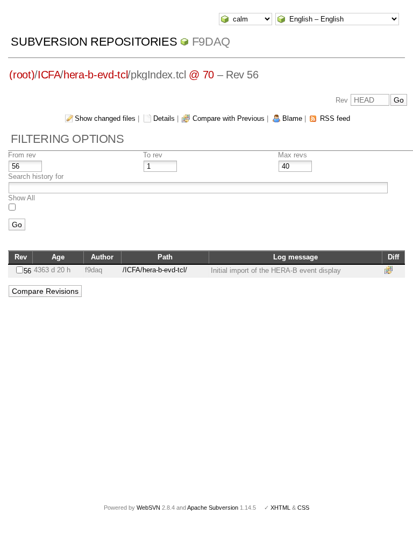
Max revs (292, 155)
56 (27, 271)
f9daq (211, 41)
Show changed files (105, 118)
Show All (21, 198)
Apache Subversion (212, 507)
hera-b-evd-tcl (95, 75)
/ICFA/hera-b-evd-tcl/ (155, 270)
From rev (22, 155)
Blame (292, 118)
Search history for (35, 176)
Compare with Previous (229, 118)
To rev (152, 155)
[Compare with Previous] (390, 270)
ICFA (49, 75)
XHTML (280, 507)
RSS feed (335, 118)
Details (164, 118)
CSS (303, 507)
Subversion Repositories (94, 41)
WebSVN (148, 507)
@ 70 (201, 75)
